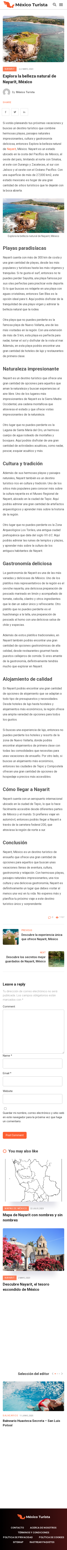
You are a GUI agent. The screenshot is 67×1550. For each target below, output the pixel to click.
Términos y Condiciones (33, 1532)
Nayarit (10, 69)
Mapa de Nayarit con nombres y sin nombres (33, 1217)
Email (7, 1073)
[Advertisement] (33, 1331)
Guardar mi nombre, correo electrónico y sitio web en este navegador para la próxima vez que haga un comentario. (33, 1117)
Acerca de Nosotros (43, 1527)
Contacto (17, 1527)
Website (8, 1091)
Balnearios (10, 1415)
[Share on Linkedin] (24, 112)
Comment (9, 1006)
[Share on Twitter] (15, 112)
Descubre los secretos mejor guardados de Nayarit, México (25, 959)
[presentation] (52, 1373)
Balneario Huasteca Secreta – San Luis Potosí (31, 1423)
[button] (55, 1374)
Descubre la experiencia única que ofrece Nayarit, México (41, 937)
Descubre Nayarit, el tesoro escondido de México (26, 1287)
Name (7, 1055)
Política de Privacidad (18, 1537)
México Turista (25, 92)
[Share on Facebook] (5, 112)
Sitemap (18, 1542)
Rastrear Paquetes (42, 1542)
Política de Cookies (51, 1537)
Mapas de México (16, 1208)
